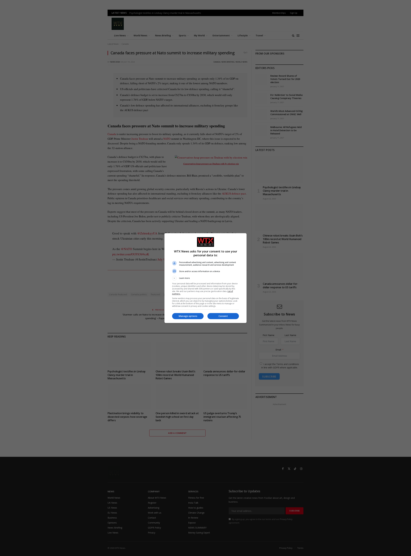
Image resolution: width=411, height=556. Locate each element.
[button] (205, 278)
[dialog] (205, 278)
